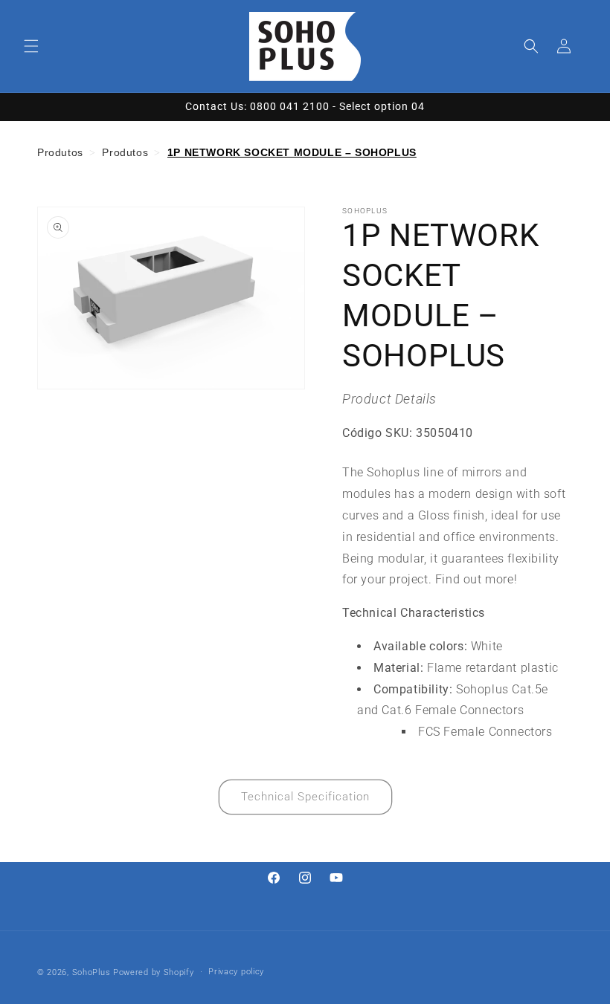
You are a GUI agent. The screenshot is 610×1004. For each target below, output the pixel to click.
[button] (31, 46)
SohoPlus (91, 972)
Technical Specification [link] (305, 796)
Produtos (60, 152)
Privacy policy (236, 972)
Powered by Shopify (153, 972)
